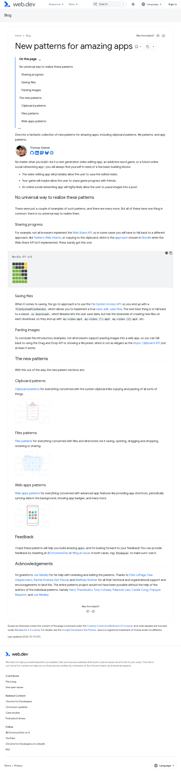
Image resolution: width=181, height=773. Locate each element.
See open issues (14, 687)
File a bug (11, 681)
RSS (8, 749)
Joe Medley (41, 575)
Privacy (18, 765)
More (72, 4)
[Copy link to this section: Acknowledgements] (56, 564)
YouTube (10, 738)
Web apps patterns (27, 493)
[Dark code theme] (167, 253)
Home (18, 35)
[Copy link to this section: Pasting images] (43, 330)
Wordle (146, 238)
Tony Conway (102, 590)
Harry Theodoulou (80, 590)
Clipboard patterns (27, 389)
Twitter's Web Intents (47, 238)
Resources (54, 4)
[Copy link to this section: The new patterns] (51, 359)
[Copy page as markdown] (148, 47)
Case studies (13, 712)
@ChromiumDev (57, 553)
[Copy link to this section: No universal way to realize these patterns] (97, 198)
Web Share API (82, 233)
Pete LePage (137, 575)
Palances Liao (121, 590)
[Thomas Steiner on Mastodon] (42, 154)
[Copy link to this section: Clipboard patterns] (49, 381)
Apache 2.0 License (29, 629)
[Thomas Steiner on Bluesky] (47, 154)
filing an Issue (81, 553)
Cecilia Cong (140, 590)
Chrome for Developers (19, 701)
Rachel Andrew (43, 580)
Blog (7, 15)
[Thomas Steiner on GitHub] (32, 154)
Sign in (172, 4)
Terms (7, 765)
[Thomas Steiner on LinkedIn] (37, 154)
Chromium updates (16, 707)
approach (121, 238)
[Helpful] (158, 35)
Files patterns (23, 441)
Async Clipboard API (146, 343)
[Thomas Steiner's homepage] (52, 154)
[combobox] (109, 4)
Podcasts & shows (15, 718)
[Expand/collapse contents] (40, 60)
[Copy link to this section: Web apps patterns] (49, 485)
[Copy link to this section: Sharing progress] (46, 225)
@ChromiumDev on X (18, 732)
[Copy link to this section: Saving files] (36, 296)
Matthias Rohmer (86, 580)
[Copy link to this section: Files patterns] (40, 433)
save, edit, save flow (109, 309)
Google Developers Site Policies (79, 629)
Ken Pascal (61, 580)
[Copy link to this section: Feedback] (37, 537)
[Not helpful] (163, 35)
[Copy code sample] (171, 253)
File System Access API (106, 304)
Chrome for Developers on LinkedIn (25, 743)
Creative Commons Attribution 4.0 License (110, 625)
